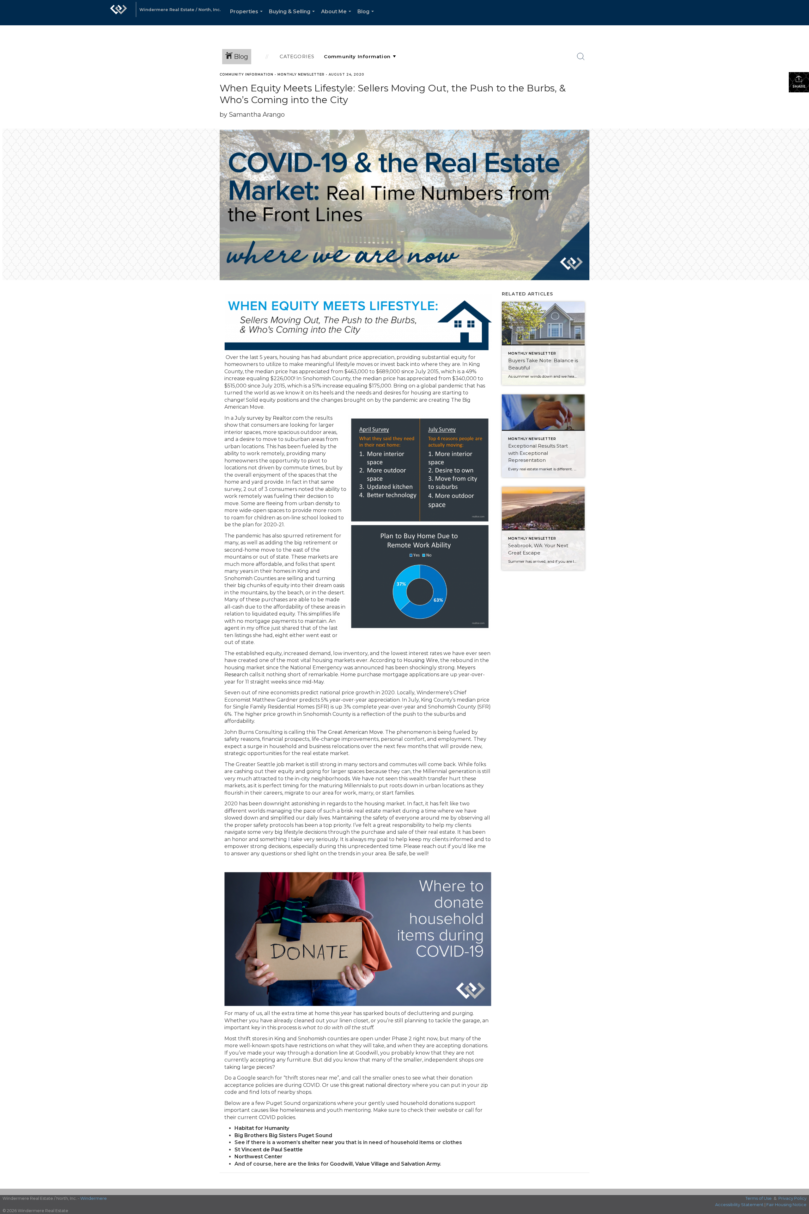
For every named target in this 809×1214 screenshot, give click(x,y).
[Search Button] (580, 56)
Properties (247, 17)
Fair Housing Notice (786, 1204)
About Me (337, 17)
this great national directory (375, 1085)
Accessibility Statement (739, 1204)
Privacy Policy (792, 1198)
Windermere (93, 1198)
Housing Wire (421, 660)
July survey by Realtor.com (269, 418)
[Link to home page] (118, 12)
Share (799, 86)
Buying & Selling (293, 17)
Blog (366, 17)
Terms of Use (758, 1198)
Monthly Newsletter (301, 74)
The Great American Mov (348, 732)
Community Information (246, 74)
